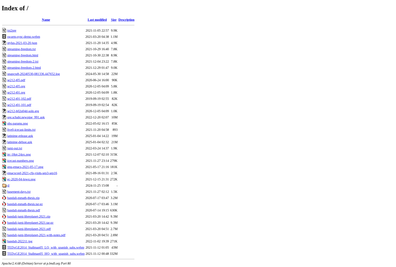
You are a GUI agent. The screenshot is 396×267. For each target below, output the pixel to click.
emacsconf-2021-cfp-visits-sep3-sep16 (32, 173)
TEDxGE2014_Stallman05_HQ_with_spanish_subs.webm (46, 253)
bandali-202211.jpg (19, 241)
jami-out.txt (14, 148)
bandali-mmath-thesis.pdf (23, 210)
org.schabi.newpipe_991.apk (26, 117)
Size (114, 19)
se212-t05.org (16, 86)
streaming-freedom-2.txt (22, 61)
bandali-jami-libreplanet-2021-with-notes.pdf (36, 235)
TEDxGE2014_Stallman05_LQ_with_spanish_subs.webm (45, 247)
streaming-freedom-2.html (24, 67)
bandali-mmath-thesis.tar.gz (25, 204)
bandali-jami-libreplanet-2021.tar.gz (30, 222)
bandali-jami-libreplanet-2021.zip (28, 216)
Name (46, 19)
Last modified (97, 19)
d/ (8, 185)
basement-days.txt (19, 191)
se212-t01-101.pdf (19, 105)
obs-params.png (17, 123)
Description (126, 19)
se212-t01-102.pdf (19, 98)
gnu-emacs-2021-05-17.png (25, 167)
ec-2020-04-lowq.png (21, 179)
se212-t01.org (16, 92)
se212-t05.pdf (16, 80)
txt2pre (11, 30)
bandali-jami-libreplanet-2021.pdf (29, 229)
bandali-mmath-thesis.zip (23, 198)
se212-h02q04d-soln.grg (23, 111)
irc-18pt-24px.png (19, 154)
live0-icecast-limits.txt (21, 129)
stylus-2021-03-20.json (22, 43)
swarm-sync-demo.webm (23, 36)
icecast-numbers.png (20, 160)
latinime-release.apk (20, 136)
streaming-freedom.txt (21, 49)
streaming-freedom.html (22, 55)
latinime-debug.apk (19, 142)
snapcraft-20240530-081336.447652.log (33, 74)
